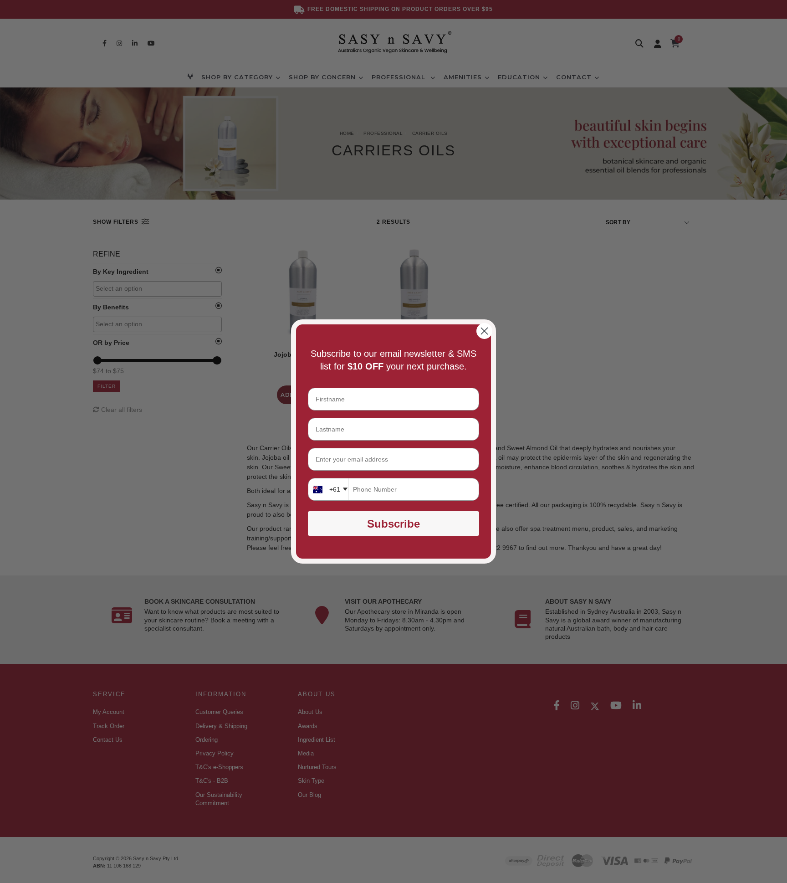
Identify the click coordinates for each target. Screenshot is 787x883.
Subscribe (393, 524)
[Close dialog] (484, 331)
